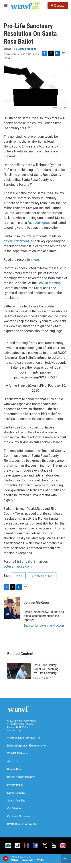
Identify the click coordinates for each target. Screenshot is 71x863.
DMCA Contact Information (22, 824)
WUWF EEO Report (17, 753)
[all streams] (66, 858)
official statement (16, 241)
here (35, 259)
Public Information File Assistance (26, 745)
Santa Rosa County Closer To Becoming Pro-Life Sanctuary (45, 669)
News (18, 575)
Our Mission (14, 808)
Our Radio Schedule (18, 816)
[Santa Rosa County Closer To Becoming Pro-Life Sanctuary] (19, 671)
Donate (59, 5)
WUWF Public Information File (24, 737)
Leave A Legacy (16, 792)
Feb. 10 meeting (49, 283)
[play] (5, 858)
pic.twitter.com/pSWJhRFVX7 (35, 377)
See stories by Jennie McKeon (44, 625)
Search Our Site (16, 800)
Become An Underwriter (21, 777)
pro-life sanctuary (42, 575)
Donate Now (14, 769)
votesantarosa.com (18, 566)
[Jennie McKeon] (12, 608)
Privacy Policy (15, 785)
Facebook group (39, 223)
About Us (12, 761)
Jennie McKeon (27, 49)
